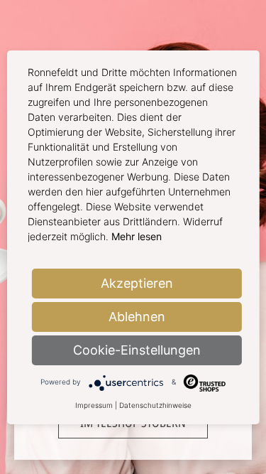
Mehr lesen (136, 236)
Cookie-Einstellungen (137, 350)
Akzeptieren (137, 283)
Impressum (94, 405)
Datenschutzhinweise (155, 405)
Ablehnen (137, 316)
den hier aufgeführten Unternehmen (148, 191)
